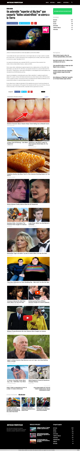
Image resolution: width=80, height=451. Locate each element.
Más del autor (22, 395)
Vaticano (55, 443)
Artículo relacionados (12, 395)
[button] (71, 2)
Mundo (59, 2)
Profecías (55, 29)
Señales (55, 441)
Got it (57, 450)
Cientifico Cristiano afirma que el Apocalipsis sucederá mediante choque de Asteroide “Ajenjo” (62, 72)
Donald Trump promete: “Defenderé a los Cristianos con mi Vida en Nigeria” (43, 409)
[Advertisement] (62, 41)
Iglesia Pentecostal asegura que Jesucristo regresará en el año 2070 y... (43, 434)
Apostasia (65, 2)
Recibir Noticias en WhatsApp (62, 11)
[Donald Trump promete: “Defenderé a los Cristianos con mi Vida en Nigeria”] (43, 402)
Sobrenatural (56, 439)
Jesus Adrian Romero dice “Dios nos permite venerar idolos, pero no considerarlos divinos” (42, 389)
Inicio (47, 2)
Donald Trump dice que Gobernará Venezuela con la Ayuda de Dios (28, 409)
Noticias (52, 2)
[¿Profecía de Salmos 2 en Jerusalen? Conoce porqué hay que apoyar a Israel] (33, 441)
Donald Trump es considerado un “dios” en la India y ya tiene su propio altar (17, 388)
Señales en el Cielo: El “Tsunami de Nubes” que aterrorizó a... (43, 428)
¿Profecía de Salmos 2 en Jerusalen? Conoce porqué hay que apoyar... (43, 440)
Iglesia (54, 23)
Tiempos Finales (57, 27)
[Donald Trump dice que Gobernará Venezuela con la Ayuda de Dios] (28, 402)
